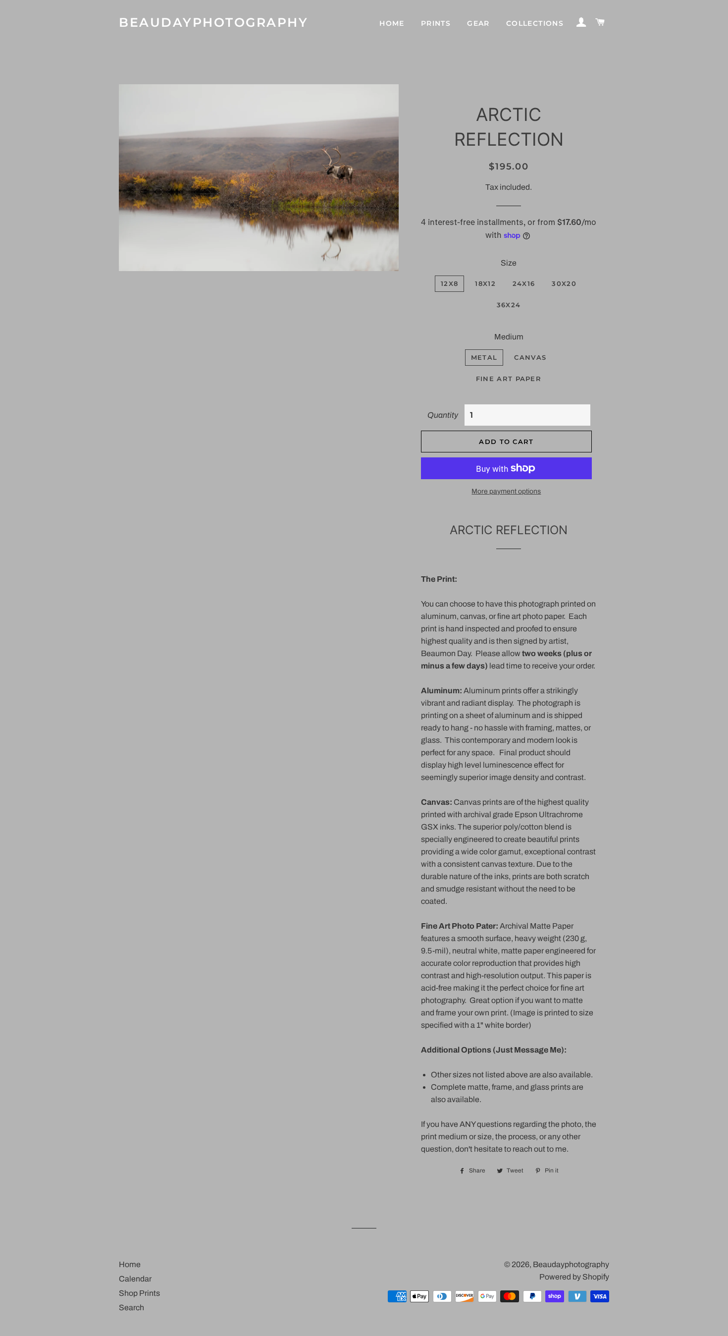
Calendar (135, 1279)
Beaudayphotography (213, 22)
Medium (508, 337)
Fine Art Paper (508, 379)
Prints (436, 23)
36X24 (509, 305)
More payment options (506, 491)
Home (392, 23)
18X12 (485, 283)
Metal (484, 357)
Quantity (442, 415)
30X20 (564, 283)
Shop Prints (139, 1293)
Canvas (530, 357)
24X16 (524, 283)
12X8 (449, 283)
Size (509, 263)
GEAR (478, 23)
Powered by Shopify (574, 1277)
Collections (535, 23)
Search (131, 1307)
